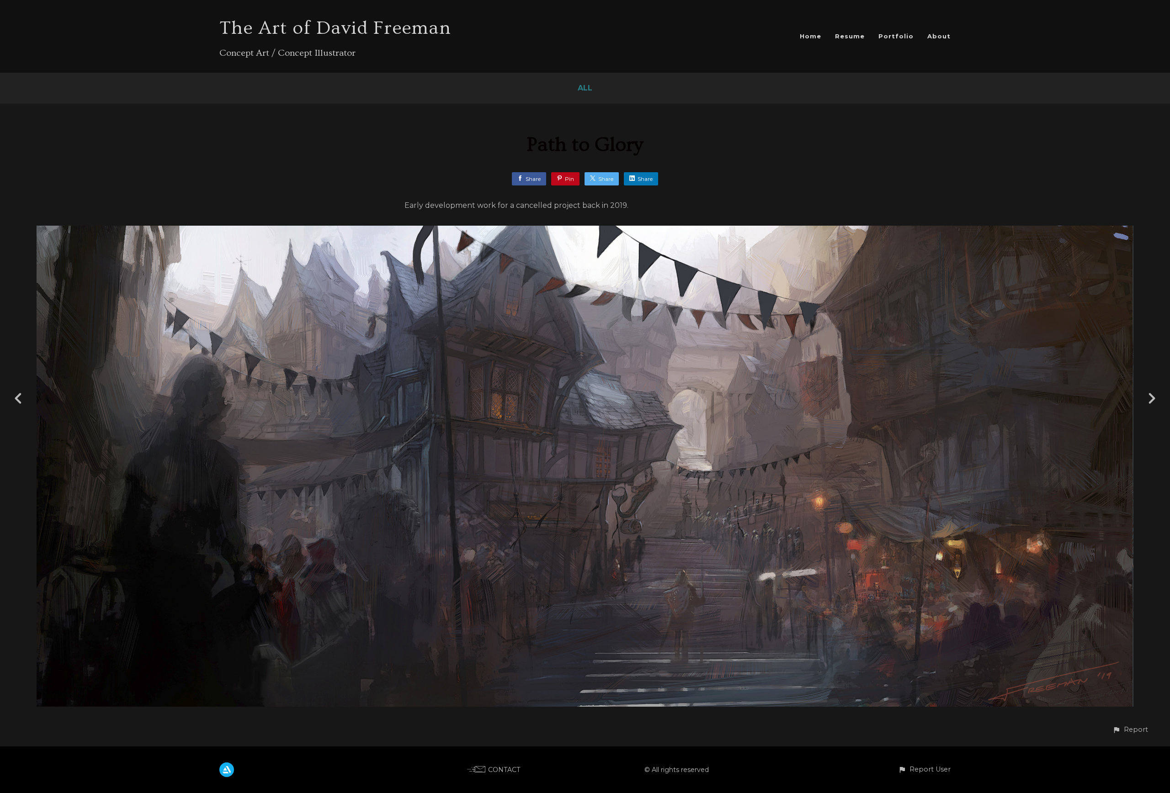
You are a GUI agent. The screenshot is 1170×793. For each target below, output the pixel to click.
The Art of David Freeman (335, 28)
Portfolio (896, 36)
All (585, 88)
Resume (850, 36)
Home (810, 36)
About (939, 36)
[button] (1130, 729)
